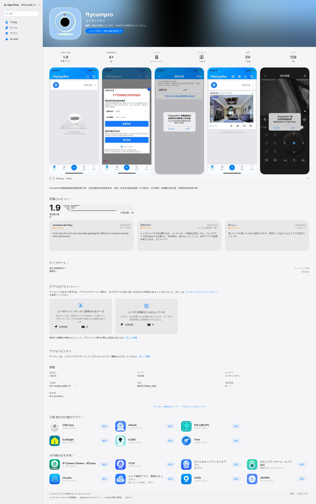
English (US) (302, 494)
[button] (21, 22)
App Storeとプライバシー (90, 497)
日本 (292, 494)
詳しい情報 (131, 337)
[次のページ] (312, 121)
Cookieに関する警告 (113, 497)
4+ (226, 386)
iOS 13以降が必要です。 (61, 386)
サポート (128, 497)
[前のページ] (46, 121)
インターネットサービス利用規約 (63, 497)
